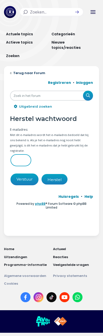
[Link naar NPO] (60, 321)
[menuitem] (68, 196)
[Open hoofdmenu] (93, 12)
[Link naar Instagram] (39, 298)
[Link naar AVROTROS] (43, 321)
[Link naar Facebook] (25, 298)
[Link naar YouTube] (65, 298)
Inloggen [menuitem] (84, 82)
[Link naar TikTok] (51, 298)
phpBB (40, 204)
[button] (77, 12)
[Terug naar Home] (10, 12)
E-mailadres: (19, 129)
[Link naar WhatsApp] (77, 298)
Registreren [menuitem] (59, 82)
